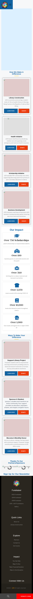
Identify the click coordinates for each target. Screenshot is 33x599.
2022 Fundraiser (16, 494)
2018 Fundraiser (16, 500)
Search (8, 596)
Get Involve (16, 546)
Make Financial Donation (16, 567)
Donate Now (25, 596)
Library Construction (16, 524)
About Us (16, 521)
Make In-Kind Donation (16, 570)
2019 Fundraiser (16, 497)
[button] (11, 111)
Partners (16, 540)
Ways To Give (16, 564)
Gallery (16, 506)
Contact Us (16, 543)
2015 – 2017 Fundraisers (17, 503)
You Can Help (16, 561)
